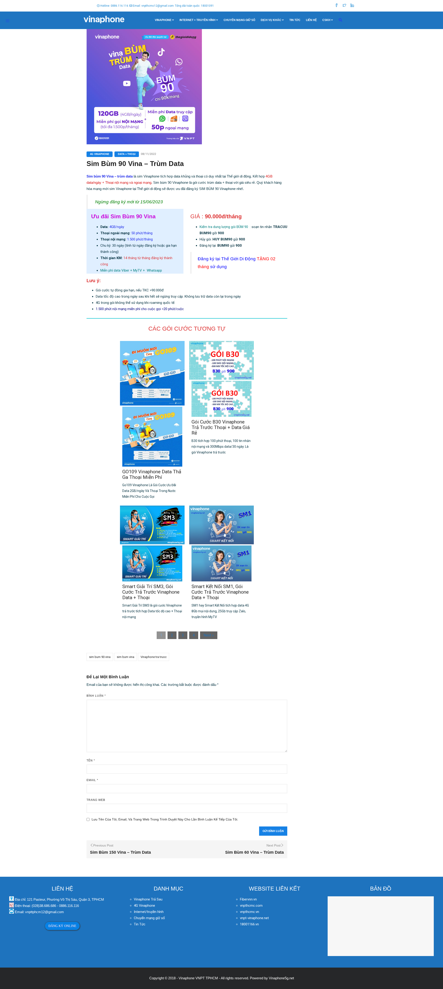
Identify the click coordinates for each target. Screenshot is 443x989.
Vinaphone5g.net (281, 978)
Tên (91, 760)
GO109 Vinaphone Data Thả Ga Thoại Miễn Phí (151, 474)
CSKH (326, 20)
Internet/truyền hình (149, 912)
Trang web (96, 800)
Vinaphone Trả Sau (148, 899)
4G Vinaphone (99, 154)
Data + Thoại (126, 154)
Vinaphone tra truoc (154, 657)
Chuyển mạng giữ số (239, 20)
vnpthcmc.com (251, 905)
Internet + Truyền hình (198, 20)
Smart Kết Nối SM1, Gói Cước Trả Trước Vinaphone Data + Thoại (220, 592)
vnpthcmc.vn (249, 912)
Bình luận (96, 695)
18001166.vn (249, 924)
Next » (209, 635)
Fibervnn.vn (248, 899)
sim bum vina (125, 657)
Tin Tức (294, 20)
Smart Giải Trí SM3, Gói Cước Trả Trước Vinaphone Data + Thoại (151, 592)
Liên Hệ (311, 20)
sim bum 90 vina (100, 657)
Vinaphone (163, 20)
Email (92, 780)
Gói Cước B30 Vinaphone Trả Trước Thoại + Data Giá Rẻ (221, 427)
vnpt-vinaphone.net (254, 918)
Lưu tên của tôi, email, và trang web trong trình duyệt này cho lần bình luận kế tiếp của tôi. (165, 819)
